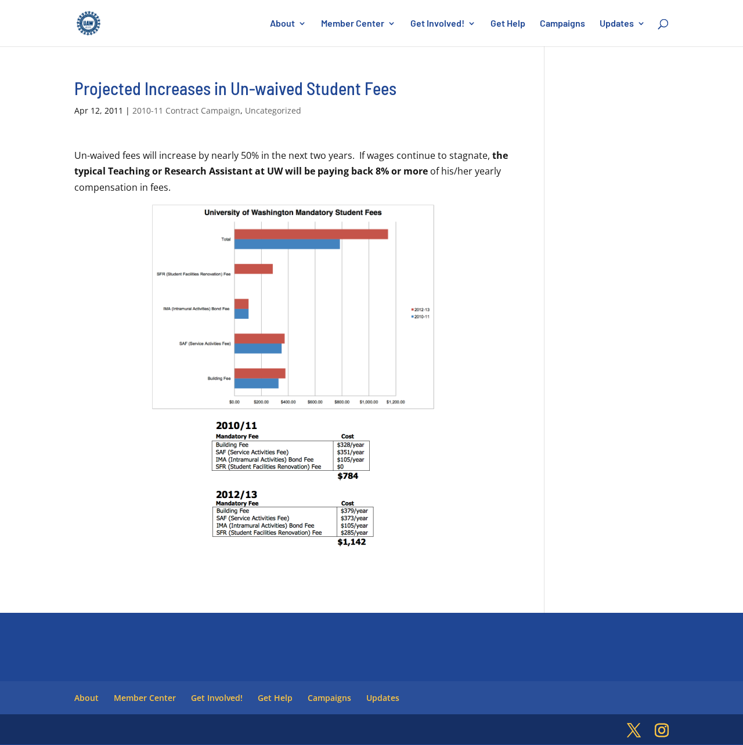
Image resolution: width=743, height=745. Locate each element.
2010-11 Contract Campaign (186, 110)
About (282, 23)
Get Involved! (437, 23)
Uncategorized (273, 110)
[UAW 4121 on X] (634, 731)
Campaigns (562, 23)
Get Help (507, 23)
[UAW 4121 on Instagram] (662, 731)
